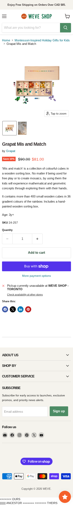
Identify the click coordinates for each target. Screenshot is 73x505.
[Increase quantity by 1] (37, 239)
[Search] (65, 27)
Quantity (7, 230)
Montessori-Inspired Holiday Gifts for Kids (42, 40)
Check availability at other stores (25, 294)
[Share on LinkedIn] (20, 309)
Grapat (10, 151)
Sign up (59, 411)
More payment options (36, 275)
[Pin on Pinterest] (28, 309)
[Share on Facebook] (5, 309)
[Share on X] (13, 309)
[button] (9, 128)
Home (6, 40)
